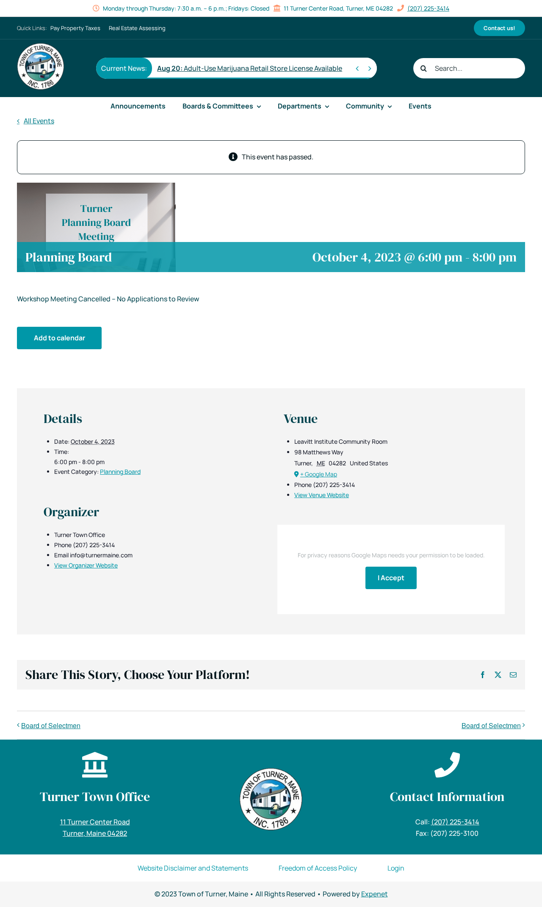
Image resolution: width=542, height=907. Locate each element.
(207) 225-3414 (428, 8)
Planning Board (120, 471)
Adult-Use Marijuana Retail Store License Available (249, 68)
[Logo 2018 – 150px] (40, 46)
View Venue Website (321, 495)
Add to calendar (59, 337)
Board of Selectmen (50, 725)
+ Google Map (318, 474)
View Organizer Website (86, 565)
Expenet (374, 894)
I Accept (391, 577)
